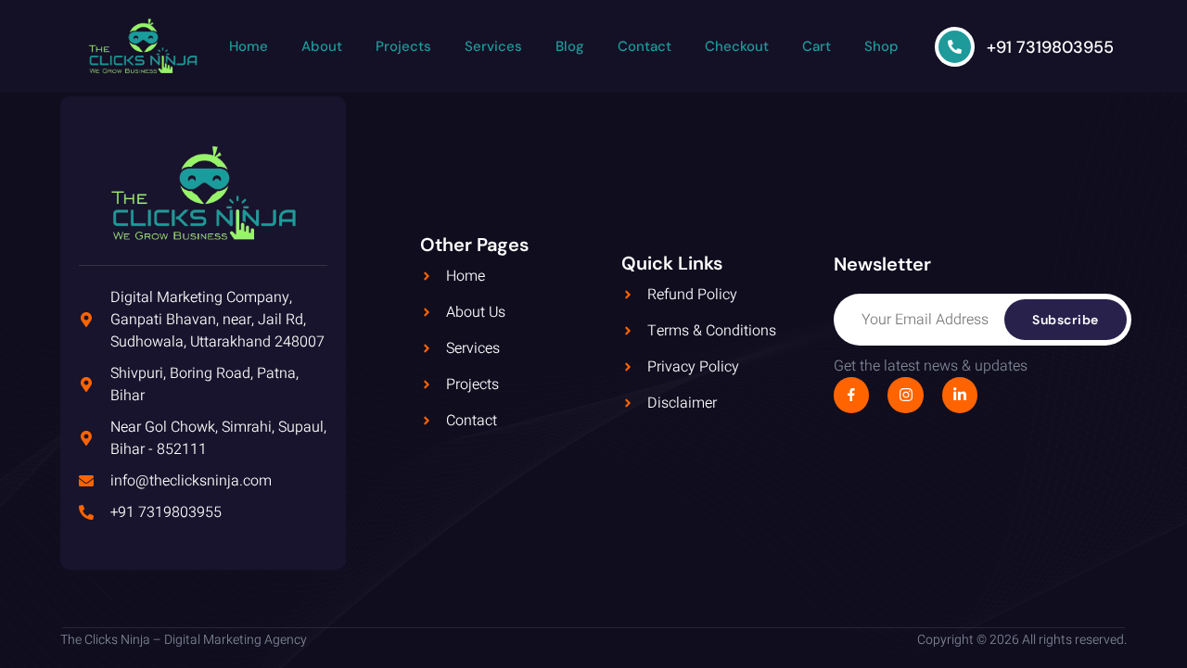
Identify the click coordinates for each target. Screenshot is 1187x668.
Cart (816, 46)
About (321, 46)
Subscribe (1065, 319)
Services (493, 46)
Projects (403, 46)
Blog (569, 46)
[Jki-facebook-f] (851, 394)
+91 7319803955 (1050, 47)
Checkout (737, 46)
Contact (644, 46)
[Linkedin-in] (959, 394)
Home (248, 46)
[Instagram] (905, 394)
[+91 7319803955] (955, 47)
